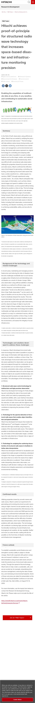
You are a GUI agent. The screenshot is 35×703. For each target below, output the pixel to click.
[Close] (33, 683)
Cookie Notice (17, 699)
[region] (17, 691)
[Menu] (33, 2)
